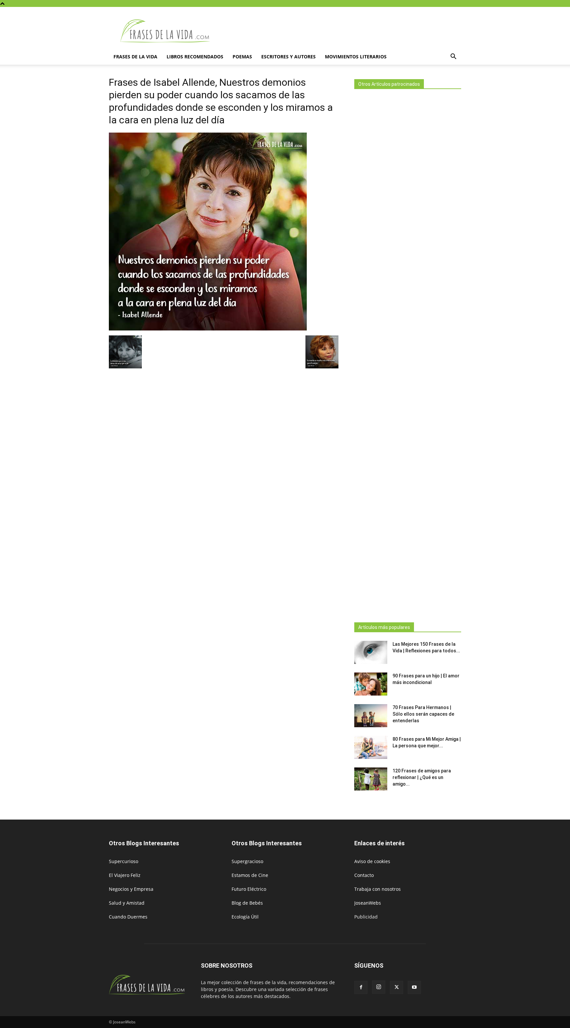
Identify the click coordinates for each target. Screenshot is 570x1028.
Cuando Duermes (128, 917)
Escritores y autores (288, 56)
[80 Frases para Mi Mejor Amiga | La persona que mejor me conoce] (370, 747)
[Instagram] (378, 987)
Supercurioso (123, 861)
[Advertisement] (407, 354)
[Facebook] (360, 987)
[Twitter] (396, 987)
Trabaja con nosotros (377, 889)
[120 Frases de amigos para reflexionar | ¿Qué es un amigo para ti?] (370, 779)
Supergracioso (247, 861)
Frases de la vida (135, 56)
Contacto (364, 875)
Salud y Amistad (126, 903)
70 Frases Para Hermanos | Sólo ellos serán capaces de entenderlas (423, 714)
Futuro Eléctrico (249, 889)
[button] (453, 57)
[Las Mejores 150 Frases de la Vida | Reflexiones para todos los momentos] (370, 652)
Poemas (242, 56)
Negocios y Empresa (131, 889)
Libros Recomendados (195, 56)
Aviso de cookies (372, 861)
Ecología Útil (245, 917)
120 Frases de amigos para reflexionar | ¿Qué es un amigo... (422, 777)
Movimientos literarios (356, 56)
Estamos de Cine (250, 875)
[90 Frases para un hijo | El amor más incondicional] (370, 684)
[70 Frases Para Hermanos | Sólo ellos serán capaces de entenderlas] (370, 715)
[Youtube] (414, 987)
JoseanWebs (367, 903)
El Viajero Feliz (125, 875)
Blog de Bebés (247, 903)
